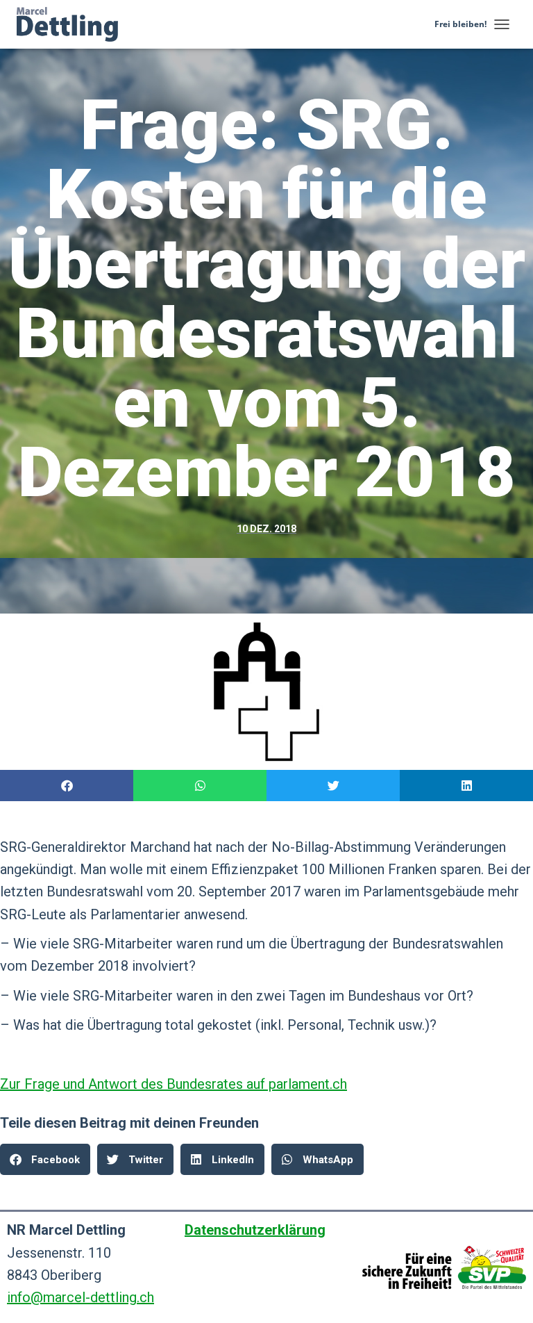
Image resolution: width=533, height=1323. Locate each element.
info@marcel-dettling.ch (80, 1297)
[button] (66, 785)
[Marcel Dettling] (72, 24)
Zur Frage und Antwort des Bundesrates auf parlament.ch (173, 1084)
